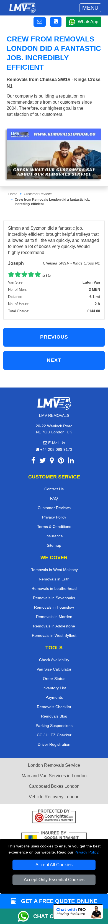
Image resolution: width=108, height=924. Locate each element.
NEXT (54, 360)
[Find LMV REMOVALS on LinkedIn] (71, 461)
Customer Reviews (38, 194)
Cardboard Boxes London (54, 786)
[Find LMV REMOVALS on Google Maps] (52, 461)
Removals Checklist (54, 707)
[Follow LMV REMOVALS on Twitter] (42, 461)
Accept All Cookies (54, 864)
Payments (54, 697)
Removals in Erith (54, 579)
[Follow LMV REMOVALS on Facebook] (33, 461)
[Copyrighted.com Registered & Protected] (54, 817)
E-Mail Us (56, 443)
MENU (90, 8)
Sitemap (54, 545)
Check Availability (54, 660)
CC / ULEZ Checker (54, 735)
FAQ (54, 498)
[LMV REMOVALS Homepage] (22, 7)
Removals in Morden (54, 616)
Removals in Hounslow (54, 607)
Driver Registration (54, 744)
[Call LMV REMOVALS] (56, 22)
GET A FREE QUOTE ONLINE (58, 901)
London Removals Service (54, 765)
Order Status (54, 678)
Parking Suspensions (54, 725)
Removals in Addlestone (54, 626)
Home (12, 194)
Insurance (54, 536)
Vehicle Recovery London (54, 796)
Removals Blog (54, 716)
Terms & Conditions (54, 526)
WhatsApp (88, 21)
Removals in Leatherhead (54, 588)
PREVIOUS (54, 337)
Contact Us (54, 489)
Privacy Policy (86, 852)
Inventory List (54, 688)
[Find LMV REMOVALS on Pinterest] (61, 461)
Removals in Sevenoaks (54, 598)
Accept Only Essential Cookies (54, 879)
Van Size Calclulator (54, 669)
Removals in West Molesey (54, 569)
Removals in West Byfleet (54, 635)
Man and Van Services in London (54, 775)
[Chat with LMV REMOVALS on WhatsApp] (25, 916)
